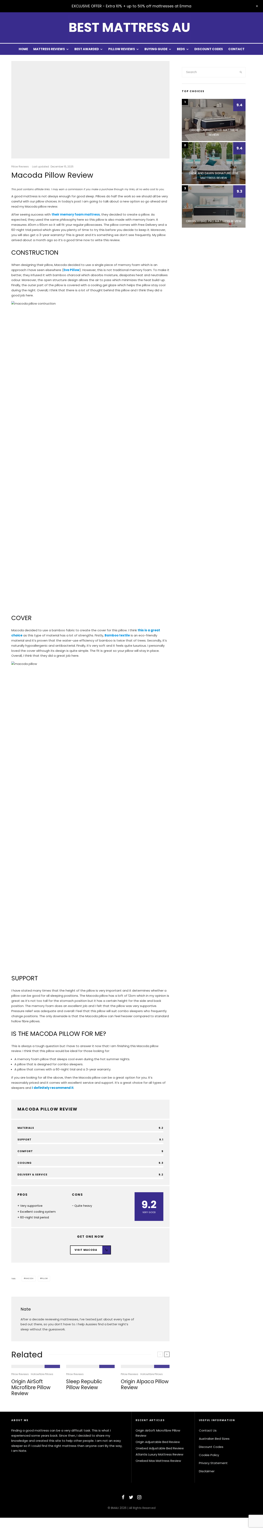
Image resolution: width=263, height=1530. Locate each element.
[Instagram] (139, 1497)
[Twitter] (131, 1497)
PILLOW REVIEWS (121, 49)
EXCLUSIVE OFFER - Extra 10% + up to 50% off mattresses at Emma (131, 6)
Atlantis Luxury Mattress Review (159, 1454)
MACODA (29, 1278)
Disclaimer (207, 1471)
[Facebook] (123, 1497)
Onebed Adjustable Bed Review (160, 1448)
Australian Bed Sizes (214, 1438)
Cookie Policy (209, 1455)
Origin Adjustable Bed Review (158, 1442)
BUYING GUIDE (155, 49)
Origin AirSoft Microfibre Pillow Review (31, 1387)
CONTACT (236, 49)
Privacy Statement (213, 1463)
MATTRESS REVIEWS (49, 49)
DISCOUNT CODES (208, 49)
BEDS (181, 49)
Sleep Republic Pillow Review (84, 1385)
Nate (26, 1309)
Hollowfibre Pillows (42, 1374)
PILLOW (45, 1278)
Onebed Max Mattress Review (158, 1461)
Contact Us (208, 1430)
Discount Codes (211, 1447)
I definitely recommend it (53, 1088)
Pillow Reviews (20, 166)
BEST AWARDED (86, 49)
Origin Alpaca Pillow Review (145, 1385)
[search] (241, 72)
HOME (23, 49)
